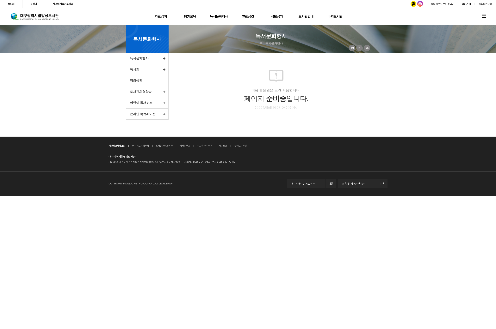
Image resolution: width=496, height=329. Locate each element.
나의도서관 (335, 16)
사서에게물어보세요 (63, 3)
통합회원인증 (485, 3)
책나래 (11, 3)
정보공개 (277, 16)
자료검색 (161, 16)
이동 (331, 183)
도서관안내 (306, 16)
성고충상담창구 (204, 145)
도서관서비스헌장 (164, 145)
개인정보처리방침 (116, 145)
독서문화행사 (219, 16)
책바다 (33, 3)
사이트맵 (223, 145)
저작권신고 (185, 145)
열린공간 (248, 16)
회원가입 (466, 3)
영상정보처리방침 (140, 145)
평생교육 (190, 16)
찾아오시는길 (240, 145)
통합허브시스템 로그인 (442, 3)
